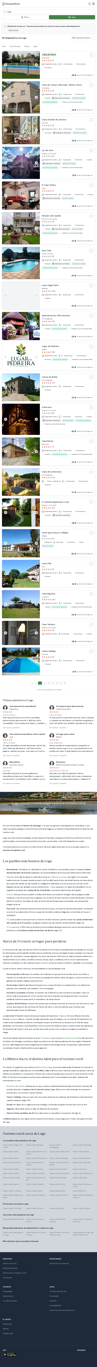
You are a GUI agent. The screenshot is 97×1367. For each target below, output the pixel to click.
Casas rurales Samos (11, 1184)
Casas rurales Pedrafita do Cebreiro (83, 1196)
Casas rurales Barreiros (81, 1158)
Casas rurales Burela (57, 1191)
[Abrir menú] (93, 3)
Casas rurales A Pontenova (36, 1158)
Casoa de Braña (9, 715)
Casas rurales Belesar (34, 1191)
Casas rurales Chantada (82, 1145)
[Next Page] (61, 683)
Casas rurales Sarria (10, 1158)
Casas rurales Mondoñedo (59, 1173)
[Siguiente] (36, 65)
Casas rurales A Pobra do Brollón (59, 1163)
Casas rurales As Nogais (58, 1158)
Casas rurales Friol (80, 1169)
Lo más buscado (10, 1301)
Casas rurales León (56, 1208)
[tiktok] (75, 1354)
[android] (10, 1354)
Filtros (26, 17)
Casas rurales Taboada (81, 1162)
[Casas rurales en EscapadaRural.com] (11, 3)
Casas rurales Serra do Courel (35, 1220)
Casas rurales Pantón (81, 1152)
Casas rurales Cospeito (35, 1184)
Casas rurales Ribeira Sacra (13, 1219)
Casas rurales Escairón (58, 1169)
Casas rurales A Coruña (12, 1208)
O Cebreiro (45, 1038)
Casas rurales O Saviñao (12, 1191)
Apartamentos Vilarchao (58, 771)
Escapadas (7, 1291)
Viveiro (10, 894)
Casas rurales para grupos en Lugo (13, 1233)
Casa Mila (6, 771)
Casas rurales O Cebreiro (36, 1195)
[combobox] (48, 11)
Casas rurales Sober (10, 1152)
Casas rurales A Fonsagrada (55, 1146)
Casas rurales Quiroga (57, 1178)
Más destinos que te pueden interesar (21, 1241)
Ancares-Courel (70, 1038)
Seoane (13, 1019)
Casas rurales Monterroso (83, 1173)
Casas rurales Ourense (81, 1208)
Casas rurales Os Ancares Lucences (83, 1220)
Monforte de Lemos (15, 1086)
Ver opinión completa (11, 728)
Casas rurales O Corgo (11, 1178)
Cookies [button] (52, 1301)
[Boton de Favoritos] (91, 55)
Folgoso (62, 1016)
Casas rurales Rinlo (80, 1178)
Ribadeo (10, 877)
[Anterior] (5, 65)
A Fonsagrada (13, 927)
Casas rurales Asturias (34, 1208)
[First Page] (32, 683)
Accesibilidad (55, 1305)
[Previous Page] (36, 683)
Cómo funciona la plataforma (62, 1310)
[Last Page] (64, 683)
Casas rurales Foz (79, 1191)
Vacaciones (8, 1296)
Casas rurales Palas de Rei (59, 1152)
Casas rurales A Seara (34, 1169)
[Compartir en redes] (89, 3)
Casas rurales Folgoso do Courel (12, 1146)
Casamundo (8, 1333)
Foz (8, 919)
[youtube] (81, 1354)
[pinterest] (87, 1354)
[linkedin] (92, 1354)
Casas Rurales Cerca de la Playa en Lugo (59, 1233)
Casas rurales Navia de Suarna (35, 1163)
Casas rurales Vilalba (11, 1169)
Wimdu (6, 1328)
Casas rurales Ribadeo (34, 1145)
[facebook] (58, 1354)
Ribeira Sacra (42, 1067)
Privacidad (53, 1296)
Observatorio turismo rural (14, 1273)
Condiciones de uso (58, 1291)
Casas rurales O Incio (57, 1184)
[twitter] (70, 1354)
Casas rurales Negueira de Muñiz (13, 1196)
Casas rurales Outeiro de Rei (35, 1179)
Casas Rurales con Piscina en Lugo (36, 1233)
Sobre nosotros (10, 1263)
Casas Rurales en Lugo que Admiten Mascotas (83, 1233)
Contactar (7, 1277)
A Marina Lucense (58, 877)
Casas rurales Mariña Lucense (57, 1220)
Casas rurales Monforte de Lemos (36, 1153)
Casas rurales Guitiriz (11, 1173)
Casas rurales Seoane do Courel (82, 1185)
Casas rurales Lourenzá (35, 1173)
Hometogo (7, 1324)
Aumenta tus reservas (59, 1263)
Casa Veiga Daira (55, 743)
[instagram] (64, 1354)
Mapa (74, 17)
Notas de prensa (10, 1268)
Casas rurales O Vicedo (58, 1195)
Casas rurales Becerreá (12, 1162)
